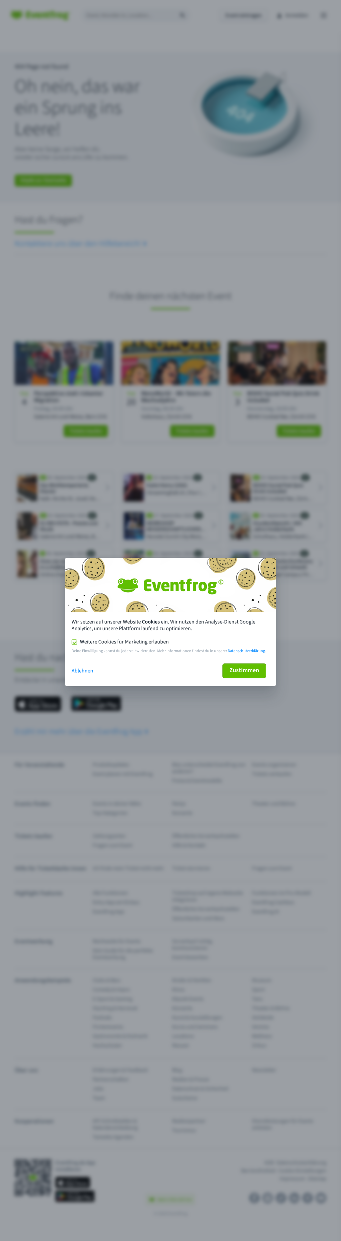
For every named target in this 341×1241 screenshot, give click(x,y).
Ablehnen (82, 670)
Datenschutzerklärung (246, 651)
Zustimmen (244, 670)
